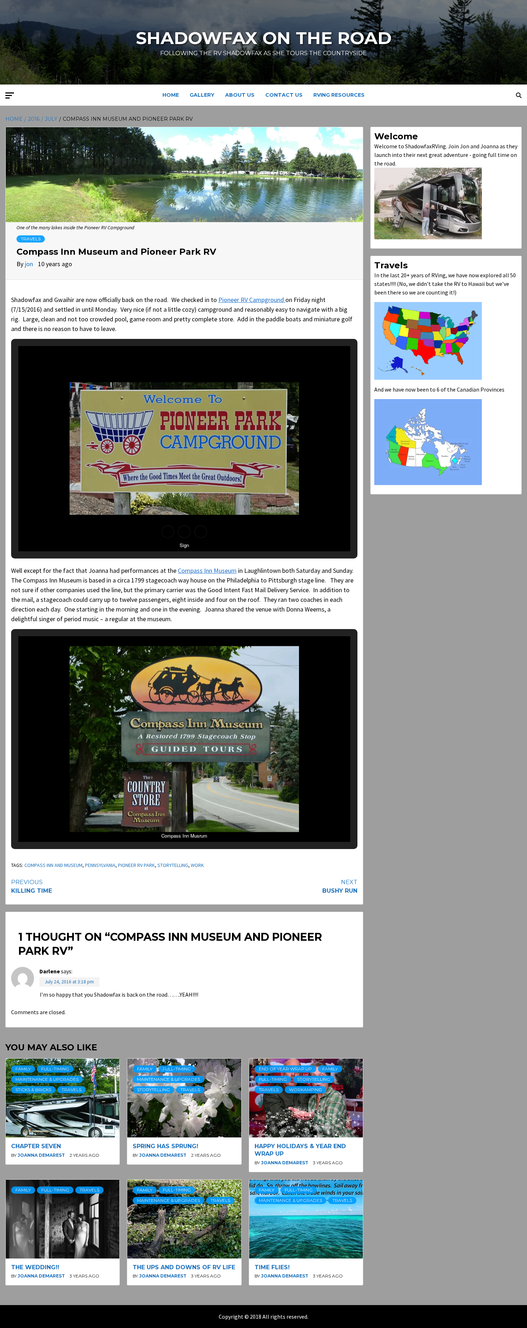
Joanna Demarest (42, 1155)
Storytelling (172, 865)
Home (170, 95)
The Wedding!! (35, 1267)
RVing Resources (339, 95)
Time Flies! (272, 1267)
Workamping (305, 1089)
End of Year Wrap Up (285, 1068)
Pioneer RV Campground (251, 300)
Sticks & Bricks (33, 1089)
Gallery (202, 95)
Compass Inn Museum (207, 570)
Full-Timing (55, 1068)
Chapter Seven (36, 1146)
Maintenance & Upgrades (47, 1079)
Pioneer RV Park (136, 865)
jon (29, 264)
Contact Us (284, 95)
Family (23, 1068)
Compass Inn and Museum (53, 865)
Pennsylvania (100, 865)
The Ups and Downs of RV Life (184, 1267)
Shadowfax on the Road (263, 38)
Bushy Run (339, 886)
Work (197, 865)
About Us (240, 95)
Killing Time (31, 886)
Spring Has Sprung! (165, 1146)
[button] (167, 531)
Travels (31, 238)
